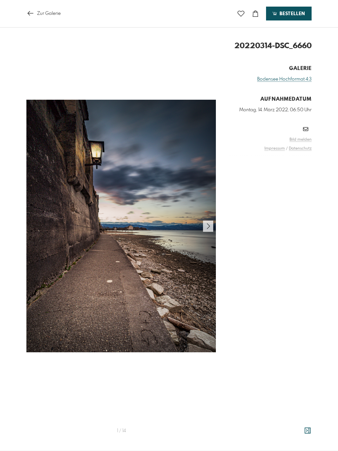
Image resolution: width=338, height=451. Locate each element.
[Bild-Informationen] (308, 430)
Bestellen (291, 14)
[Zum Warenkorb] (255, 13)
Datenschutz (300, 149)
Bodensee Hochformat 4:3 (284, 79)
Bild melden (300, 140)
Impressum (274, 149)
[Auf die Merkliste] (241, 13)
